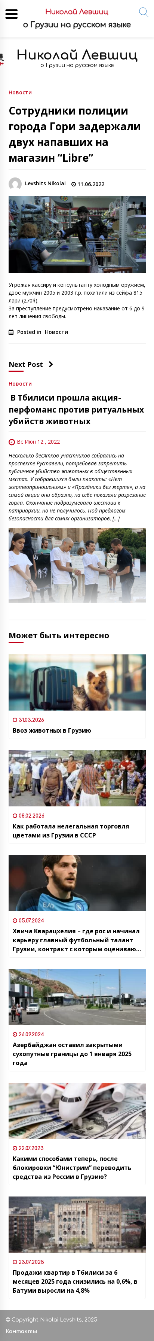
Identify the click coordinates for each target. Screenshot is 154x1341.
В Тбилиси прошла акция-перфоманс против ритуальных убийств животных (76, 409)
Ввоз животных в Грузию (52, 730)
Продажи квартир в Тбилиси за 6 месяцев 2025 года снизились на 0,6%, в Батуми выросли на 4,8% (75, 1281)
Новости (20, 92)
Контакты (21, 1331)
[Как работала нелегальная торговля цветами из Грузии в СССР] (77, 778)
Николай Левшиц (77, 55)
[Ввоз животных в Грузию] (77, 682)
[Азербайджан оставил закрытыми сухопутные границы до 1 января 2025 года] (77, 997)
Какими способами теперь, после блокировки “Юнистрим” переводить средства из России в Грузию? (72, 1168)
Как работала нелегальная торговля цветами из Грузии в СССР (71, 830)
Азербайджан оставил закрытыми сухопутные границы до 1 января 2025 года (72, 1054)
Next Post (26, 364)
